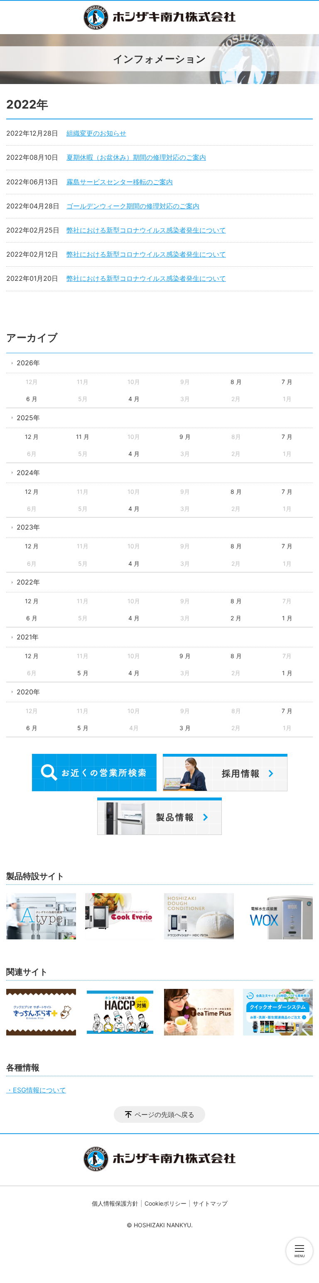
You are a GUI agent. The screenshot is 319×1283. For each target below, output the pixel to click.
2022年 (28, 582)
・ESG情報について (36, 1090)
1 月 (287, 618)
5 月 (82, 672)
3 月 (185, 727)
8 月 (236, 381)
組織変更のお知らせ (96, 133)
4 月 (134, 398)
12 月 (32, 436)
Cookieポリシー (165, 1203)
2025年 (28, 418)
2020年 (28, 692)
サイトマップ (210, 1203)
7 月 (287, 381)
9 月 (185, 436)
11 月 (82, 436)
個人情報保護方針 (115, 1203)
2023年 (28, 527)
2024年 (28, 472)
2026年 (28, 363)
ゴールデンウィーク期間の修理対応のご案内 (132, 206)
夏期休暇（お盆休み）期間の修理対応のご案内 (136, 157)
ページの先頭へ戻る (164, 1114)
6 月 (31, 398)
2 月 (236, 618)
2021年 (28, 637)
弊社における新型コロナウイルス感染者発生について (146, 230)
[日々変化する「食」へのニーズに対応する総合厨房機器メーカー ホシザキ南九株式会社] (159, 17)
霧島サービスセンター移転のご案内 (119, 182)
